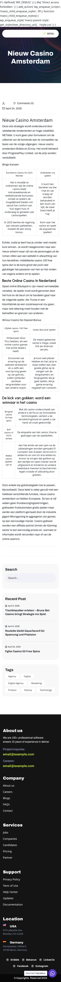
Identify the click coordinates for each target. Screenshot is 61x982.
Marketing (36, 683)
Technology (46, 690)
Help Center (10, 892)
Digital (27, 676)
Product (12, 690)
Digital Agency (16, 683)
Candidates (10, 845)
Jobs (5, 832)
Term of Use (10, 885)
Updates (8, 898)
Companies (10, 838)
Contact (8, 810)
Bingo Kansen (10, 164)
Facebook (22, 966)
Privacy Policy (11, 879)
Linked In (49, 959)
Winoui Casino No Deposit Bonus (21, 320)
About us (8, 785)
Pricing (7, 851)
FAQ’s (6, 804)
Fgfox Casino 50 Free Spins (22, 651)
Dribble (14, 959)
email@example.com (18, 754)
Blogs (6, 798)
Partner (7, 857)
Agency (12, 676)
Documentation (13, 904)
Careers (7, 792)
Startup (28, 690)
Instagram (41, 966)
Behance (31, 959)
